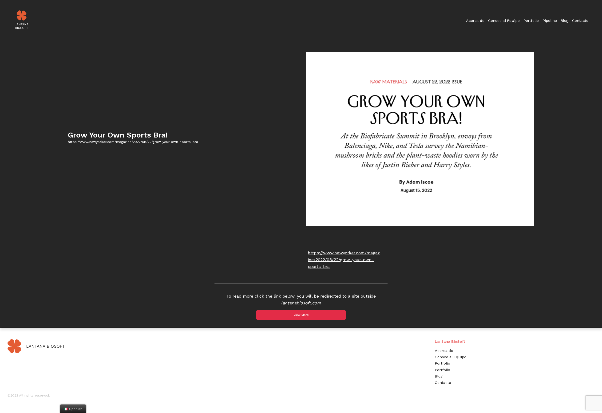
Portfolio (531, 20)
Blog (564, 20)
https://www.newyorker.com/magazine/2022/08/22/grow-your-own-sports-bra (344, 259)
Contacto (580, 20)
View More (301, 315)
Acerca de (475, 20)
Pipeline (550, 20)
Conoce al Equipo (504, 20)
